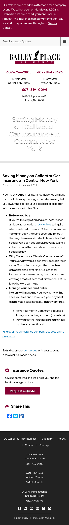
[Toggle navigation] (65, 41)
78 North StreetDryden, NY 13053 (50, 80)
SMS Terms (48, 438)
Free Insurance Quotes (17, 41)
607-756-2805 (34, 463)
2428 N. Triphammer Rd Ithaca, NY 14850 (34, 493)
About (62, 438)
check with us (42, 224)
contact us (30, 350)
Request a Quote (22, 391)
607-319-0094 (34, 500)
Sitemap (44, 445)
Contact (29, 445)
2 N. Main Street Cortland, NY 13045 (34, 456)
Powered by (44, 517)
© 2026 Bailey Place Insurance (20, 438)
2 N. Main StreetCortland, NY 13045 (19, 80)
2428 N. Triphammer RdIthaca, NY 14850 (34, 98)
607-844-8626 (34, 482)
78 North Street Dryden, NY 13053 (34, 475)
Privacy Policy (21, 517)
